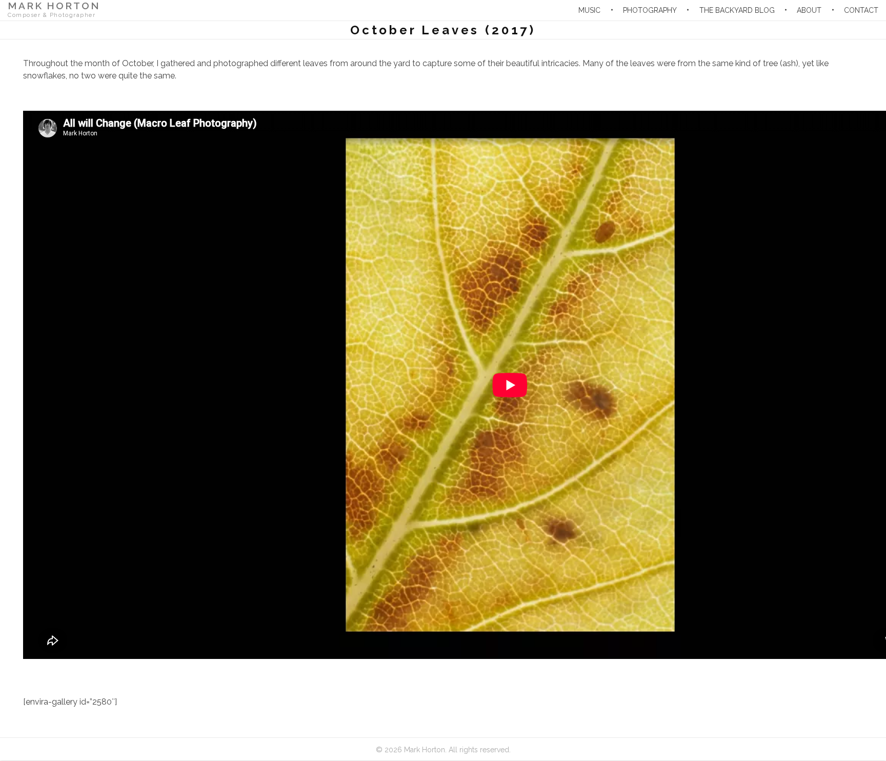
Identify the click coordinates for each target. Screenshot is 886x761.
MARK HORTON (54, 5)
